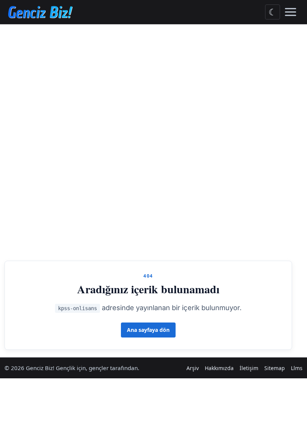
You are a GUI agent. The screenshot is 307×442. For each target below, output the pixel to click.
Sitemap (274, 368)
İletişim (249, 368)
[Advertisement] (153, 80)
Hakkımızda (219, 368)
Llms (297, 368)
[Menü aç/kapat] (290, 11)
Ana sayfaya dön (148, 329)
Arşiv (192, 368)
